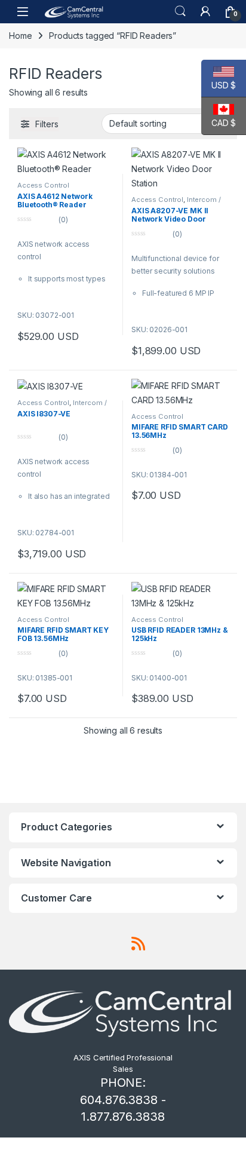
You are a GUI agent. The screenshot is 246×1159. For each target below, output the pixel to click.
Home (20, 35)
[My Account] (205, 11)
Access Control (43, 185)
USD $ (218, 85)
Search (180, 11)
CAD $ (218, 123)
